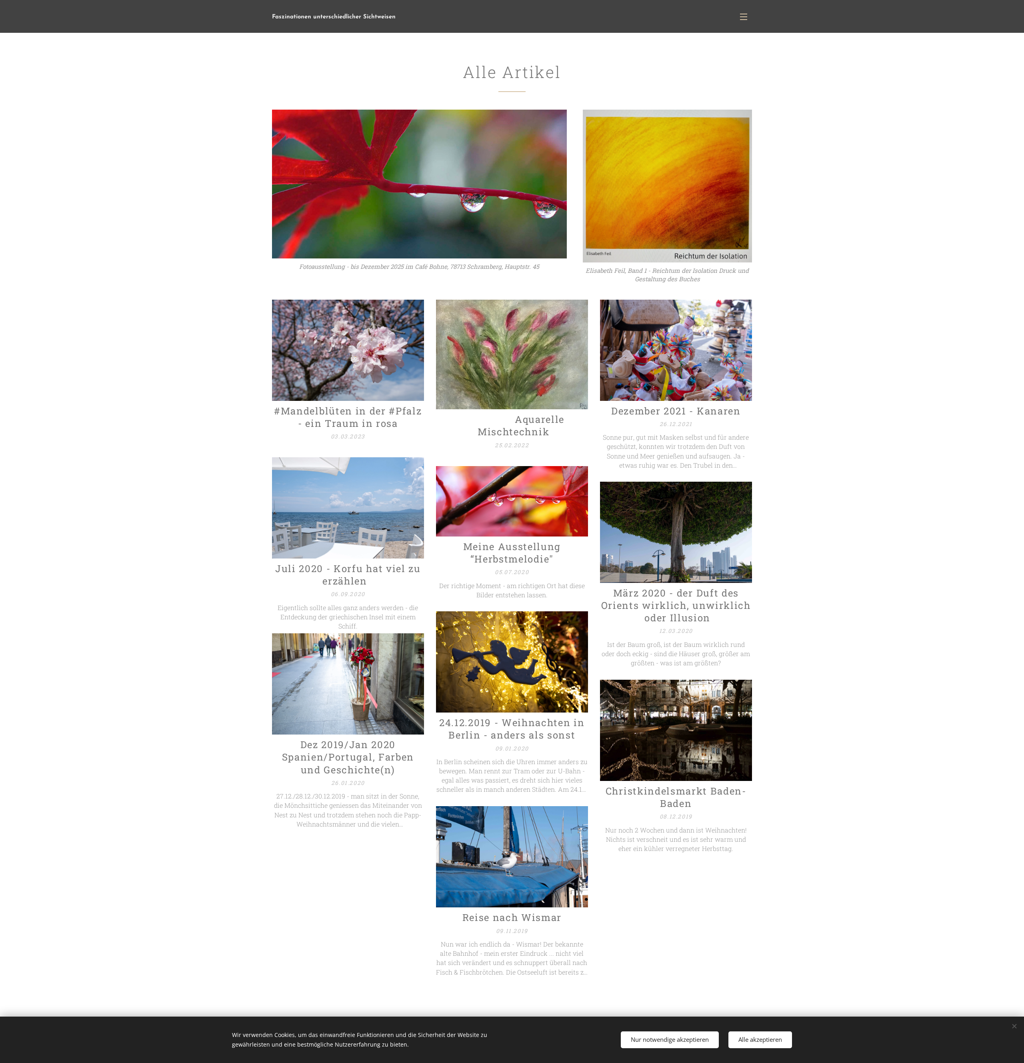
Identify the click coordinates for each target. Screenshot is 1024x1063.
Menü (746, 16)
